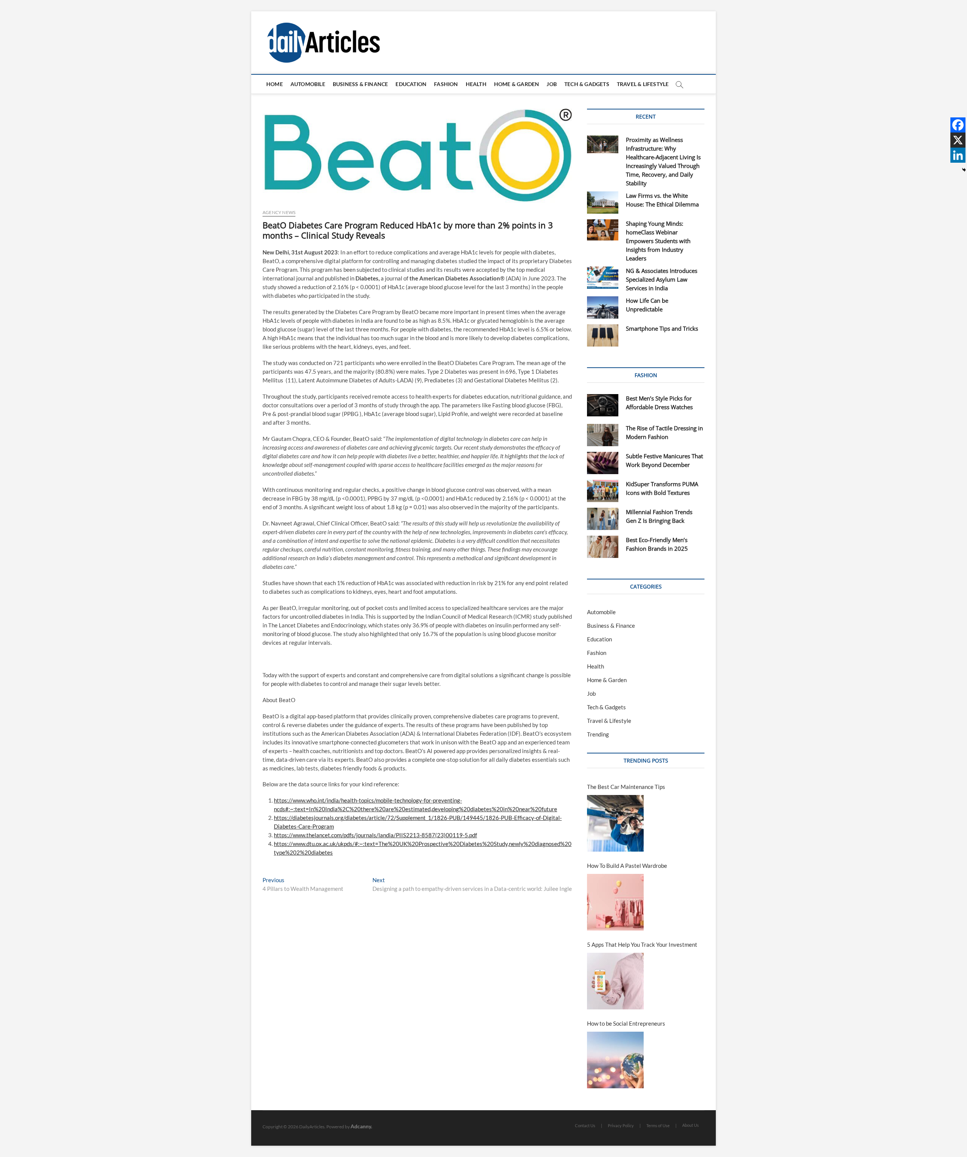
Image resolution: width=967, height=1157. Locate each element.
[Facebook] (957, 124)
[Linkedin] (957, 155)
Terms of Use (658, 1125)
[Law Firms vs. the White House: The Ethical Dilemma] (602, 202)
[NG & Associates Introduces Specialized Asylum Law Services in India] (602, 278)
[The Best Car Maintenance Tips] (615, 823)
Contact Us (585, 1125)
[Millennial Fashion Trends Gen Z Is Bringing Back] (602, 519)
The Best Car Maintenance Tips (626, 786)
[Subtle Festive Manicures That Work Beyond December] (602, 463)
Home (274, 84)
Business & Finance (360, 84)
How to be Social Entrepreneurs (626, 1023)
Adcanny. (361, 1126)
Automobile (307, 84)
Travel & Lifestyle (643, 84)
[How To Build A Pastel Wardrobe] (615, 902)
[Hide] (964, 170)
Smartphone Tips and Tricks (662, 328)
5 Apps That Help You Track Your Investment (642, 944)
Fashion (446, 84)
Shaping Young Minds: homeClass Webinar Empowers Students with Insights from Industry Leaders (658, 241)
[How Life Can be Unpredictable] (602, 307)
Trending (598, 734)
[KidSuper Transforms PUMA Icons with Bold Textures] (602, 491)
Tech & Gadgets (586, 84)
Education (410, 84)
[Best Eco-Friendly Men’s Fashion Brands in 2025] (602, 547)
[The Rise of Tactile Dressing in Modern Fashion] (602, 435)
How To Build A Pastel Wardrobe (627, 865)
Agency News (279, 212)
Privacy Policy (621, 1125)
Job (552, 84)
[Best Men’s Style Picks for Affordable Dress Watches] (602, 405)
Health (476, 84)
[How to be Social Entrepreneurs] (615, 1060)
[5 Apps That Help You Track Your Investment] (615, 981)
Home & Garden (516, 84)
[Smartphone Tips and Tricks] (602, 335)
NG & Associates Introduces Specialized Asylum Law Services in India (661, 279)
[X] (957, 140)
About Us (690, 1125)
